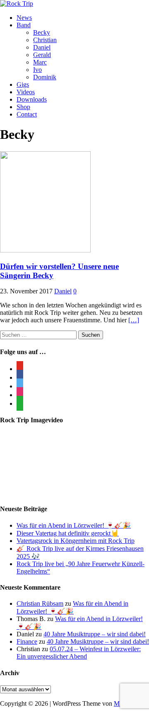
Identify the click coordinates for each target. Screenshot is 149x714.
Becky (41, 32)
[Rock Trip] (16, 3)
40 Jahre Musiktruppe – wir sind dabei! (94, 634)
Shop (23, 106)
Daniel (41, 47)
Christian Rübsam (40, 603)
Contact (27, 114)
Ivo (37, 69)
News (24, 17)
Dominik (44, 77)
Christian (45, 39)
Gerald (42, 54)
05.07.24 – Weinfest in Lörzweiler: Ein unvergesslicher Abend (79, 652)
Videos (26, 91)
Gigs (23, 84)
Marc (40, 62)
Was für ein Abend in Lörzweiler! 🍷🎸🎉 (74, 525)
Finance (27, 641)
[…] (133, 320)
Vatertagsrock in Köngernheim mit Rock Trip (76, 540)
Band (24, 25)
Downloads (32, 99)
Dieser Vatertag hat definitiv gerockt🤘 (68, 533)
